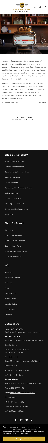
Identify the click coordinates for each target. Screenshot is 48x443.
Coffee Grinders (11, 183)
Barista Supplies (11, 193)
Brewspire (9, 230)
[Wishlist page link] (35, 7)
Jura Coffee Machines (14, 235)
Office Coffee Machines (14, 167)
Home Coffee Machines (14, 161)
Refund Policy (10, 299)
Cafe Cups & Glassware (14, 204)
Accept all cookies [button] (24, 439)
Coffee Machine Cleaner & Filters (18, 188)
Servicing (8, 283)
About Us (8, 272)
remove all (32, 119)
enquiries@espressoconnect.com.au (24, 332)
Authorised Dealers (12, 278)
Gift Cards (9, 214)
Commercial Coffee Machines (17, 172)
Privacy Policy (10, 293)
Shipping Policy (11, 304)
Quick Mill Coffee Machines (16, 251)
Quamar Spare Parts (13, 246)
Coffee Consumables (13, 198)
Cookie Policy (10, 309)
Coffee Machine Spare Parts (16, 209)
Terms (7, 288)
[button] (2, 7)
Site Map (8, 315)
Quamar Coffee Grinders (15, 241)
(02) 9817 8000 (17, 329)
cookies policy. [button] (24, 433)
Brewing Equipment (12, 177)
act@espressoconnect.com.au (22, 392)
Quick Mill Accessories (14, 256)
